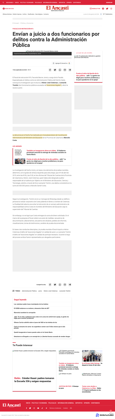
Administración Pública (29, 291)
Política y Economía (27, 2)
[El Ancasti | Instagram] (111, 8)
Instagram (34, 408)
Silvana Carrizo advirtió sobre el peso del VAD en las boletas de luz (35, 322)
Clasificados (31, 14)
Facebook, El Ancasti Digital (26, 408)
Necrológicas (39, 14)
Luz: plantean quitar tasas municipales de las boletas (31, 304)
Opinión (69, 2)
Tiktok (42, 408)
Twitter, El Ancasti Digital (30, 408)
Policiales (38, 2)
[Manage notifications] (110, 411)
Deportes (62, 2)
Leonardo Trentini (64, 291)
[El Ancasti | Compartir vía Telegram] (70, 70)
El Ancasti (16, 23)
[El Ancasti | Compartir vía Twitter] (55, 70)
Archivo (24, 14)
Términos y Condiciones (55, 408)
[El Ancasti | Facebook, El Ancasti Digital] (103, 8)
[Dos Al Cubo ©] (105, 416)
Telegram (46, 408)
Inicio (17, 2)
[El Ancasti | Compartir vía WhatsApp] (60, 70)
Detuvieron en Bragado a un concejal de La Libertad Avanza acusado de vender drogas (42, 336)
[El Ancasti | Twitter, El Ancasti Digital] (107, 8)
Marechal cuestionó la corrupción (24, 312)
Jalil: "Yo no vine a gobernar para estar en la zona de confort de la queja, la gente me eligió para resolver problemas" (41, 317)
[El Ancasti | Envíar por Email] (65, 70)
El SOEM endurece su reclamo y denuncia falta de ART (31, 308)
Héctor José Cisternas (51, 291)
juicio (40, 291)
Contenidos (77, 2)
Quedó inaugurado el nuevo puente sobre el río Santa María (33, 332)
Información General (50, 2)
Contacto (46, 14)
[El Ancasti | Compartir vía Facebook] (50, 70)
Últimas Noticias (7, 14)
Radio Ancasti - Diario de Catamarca (8, 9)
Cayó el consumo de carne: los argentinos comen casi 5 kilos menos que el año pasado (39, 327)
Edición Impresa (17, 14)
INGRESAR (109, 2)
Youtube (38, 408)
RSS (71, 408)
